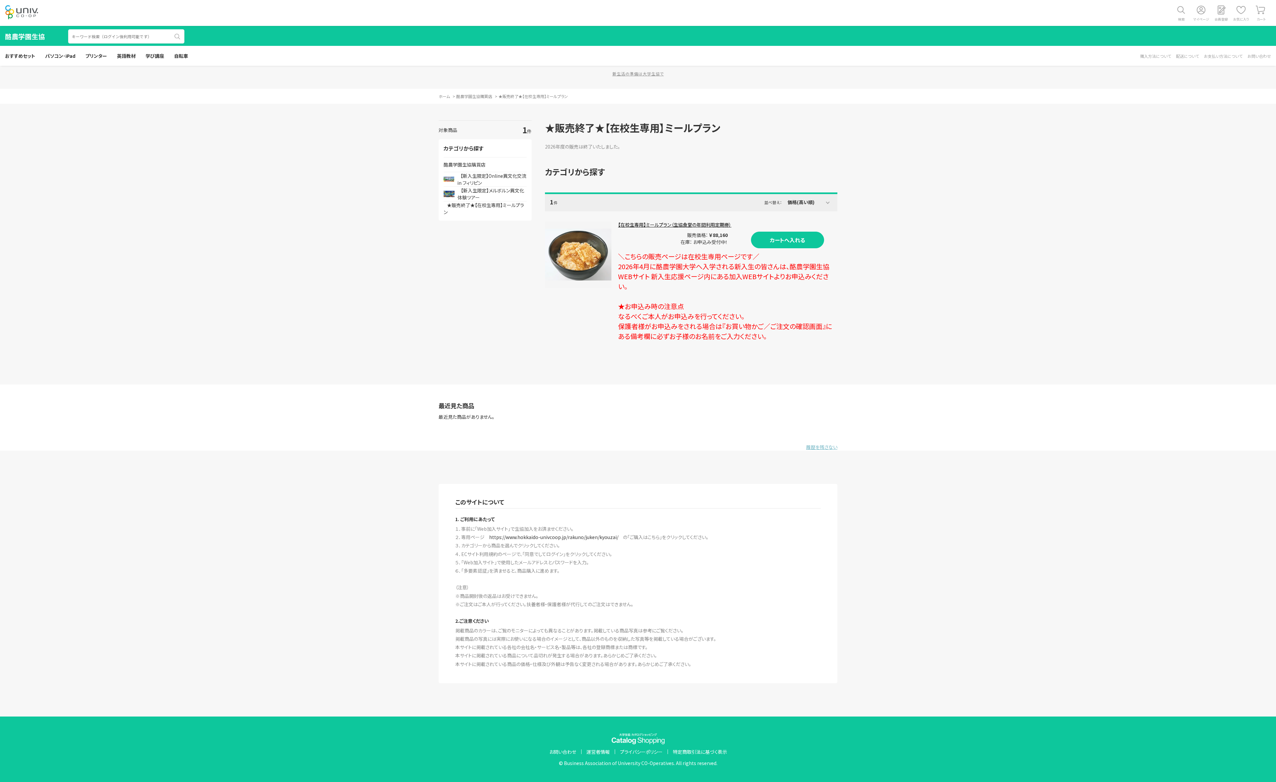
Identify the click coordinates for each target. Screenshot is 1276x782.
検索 (1181, 19)
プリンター (96, 56)
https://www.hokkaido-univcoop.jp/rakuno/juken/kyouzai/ (553, 537)
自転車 (181, 56)
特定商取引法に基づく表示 (700, 751)
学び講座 (155, 56)
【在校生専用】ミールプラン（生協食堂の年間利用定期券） (674, 224)
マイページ (1201, 19)
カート (1261, 19)
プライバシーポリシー (641, 751)
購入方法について (1155, 56)
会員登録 (1221, 19)
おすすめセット (20, 56)
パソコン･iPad (60, 56)
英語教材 (126, 56)
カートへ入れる (787, 240)
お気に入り (1241, 19)
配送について (1187, 56)
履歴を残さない (821, 447)
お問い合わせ (1259, 56)
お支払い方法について (1223, 56)
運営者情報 (598, 751)
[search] (177, 36)
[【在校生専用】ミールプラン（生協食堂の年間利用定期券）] (578, 254)
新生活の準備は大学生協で (638, 73)
